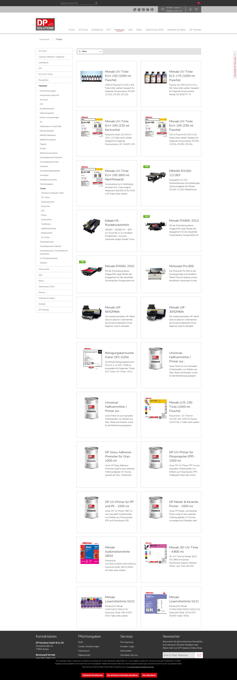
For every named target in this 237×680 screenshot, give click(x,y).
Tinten (43, 188)
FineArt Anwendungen (49, 117)
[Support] (134, 9)
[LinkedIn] (147, 9)
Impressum (83, 650)
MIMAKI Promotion (48, 139)
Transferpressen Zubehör (50, 246)
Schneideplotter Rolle (49, 162)
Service (42, 292)
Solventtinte (46, 219)
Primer (44, 215)
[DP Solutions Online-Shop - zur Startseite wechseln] (45, 24)
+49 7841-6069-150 (45, 658)
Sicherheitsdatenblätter (50, 170)
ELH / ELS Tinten (46, 74)
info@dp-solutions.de (174, 11)
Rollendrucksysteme (49, 153)
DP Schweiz (44, 309)
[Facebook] (139, 9)
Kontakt (42, 304)
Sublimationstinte (48, 228)
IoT (41, 122)
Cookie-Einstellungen (88, 646)
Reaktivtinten (46, 233)
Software (44, 166)
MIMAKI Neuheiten (48, 135)
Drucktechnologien (48, 91)
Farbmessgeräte (47, 113)
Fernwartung (126, 642)
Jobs (40, 275)
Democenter (44, 269)
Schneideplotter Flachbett (51, 157)
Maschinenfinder (47, 130)
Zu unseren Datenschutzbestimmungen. (140, 667)
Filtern (84, 51)
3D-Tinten (45, 197)
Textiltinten (46, 224)
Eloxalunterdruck (47, 108)
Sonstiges (44, 175)
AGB (80, 642)
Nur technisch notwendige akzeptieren (122, 675)
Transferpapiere (46, 184)
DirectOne (45, 206)
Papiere (43, 144)
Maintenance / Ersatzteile (50, 126)
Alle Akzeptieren (149, 675)
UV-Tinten (45, 237)
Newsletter (126, 650)
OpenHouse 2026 (46, 286)
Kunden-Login (127, 646)
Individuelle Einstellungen (93, 675)
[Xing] (152, 9)
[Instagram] (143, 9)
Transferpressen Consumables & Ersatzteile (54, 252)
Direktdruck (44, 62)
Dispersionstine (47, 202)
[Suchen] (96, 3)
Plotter (43, 148)
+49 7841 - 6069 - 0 (173, 8)
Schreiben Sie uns (129, 655)
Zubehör (43, 262)
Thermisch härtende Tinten (52, 193)
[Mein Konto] (190, 9)
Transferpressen (47, 241)
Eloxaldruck (44, 80)
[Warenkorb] (196, 9)
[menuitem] (190, 9)
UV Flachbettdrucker (49, 258)
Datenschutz (84, 655)
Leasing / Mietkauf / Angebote (51, 56)
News (41, 280)
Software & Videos (47, 298)
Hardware (43, 85)
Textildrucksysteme (48, 179)
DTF (40, 68)
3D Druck (43, 51)
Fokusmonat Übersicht (49, 95)
